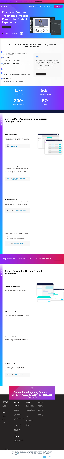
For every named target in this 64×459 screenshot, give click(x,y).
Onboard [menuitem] (3, 421)
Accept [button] (44, 456)
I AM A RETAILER (36, 111)
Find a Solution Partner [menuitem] (29, 405)
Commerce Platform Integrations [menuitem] (19, 440)
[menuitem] (19, 404)
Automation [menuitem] (16, 430)
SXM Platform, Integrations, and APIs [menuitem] (19, 432)
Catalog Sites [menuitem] (16, 415)
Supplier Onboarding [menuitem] (17, 426)
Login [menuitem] (61, 3)
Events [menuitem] (39, 409)
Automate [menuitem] (3, 416)
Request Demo (58, 6)
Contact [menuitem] (47, 3)
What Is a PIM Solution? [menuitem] (41, 415)
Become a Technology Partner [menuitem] (30, 410)
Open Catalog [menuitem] (16, 443)
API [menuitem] (38, 413)
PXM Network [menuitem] (16, 436)
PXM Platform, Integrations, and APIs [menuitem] (19, 419)
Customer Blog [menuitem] (40, 406)
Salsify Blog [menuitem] (40, 405)
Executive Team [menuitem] (28, 417)
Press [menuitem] (27, 419)
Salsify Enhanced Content (18, 243)
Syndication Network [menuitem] (17, 437)
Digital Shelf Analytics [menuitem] (17, 414)
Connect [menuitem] (3, 415)
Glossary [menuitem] (39, 414)
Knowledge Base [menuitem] (40, 411)
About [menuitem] (27, 416)
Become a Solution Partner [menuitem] (30, 406)
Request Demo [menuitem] (28, 425)
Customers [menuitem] (57, 3)
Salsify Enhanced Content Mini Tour (19, 210)
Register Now (38, 1)
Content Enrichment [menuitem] (17, 429)
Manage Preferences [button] (39, 456)
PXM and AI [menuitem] (4, 406)
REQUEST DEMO (6, 27)
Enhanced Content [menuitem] (17, 409)
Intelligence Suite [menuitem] (17, 410)
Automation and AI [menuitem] (17, 417)
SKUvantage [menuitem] (28, 421)
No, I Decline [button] (49, 456)
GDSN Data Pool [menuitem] (16, 411)
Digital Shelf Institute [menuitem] (29, 420)
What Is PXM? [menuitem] (5, 402)
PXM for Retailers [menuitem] (5, 405)
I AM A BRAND (27, 111)
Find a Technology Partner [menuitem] (30, 409)
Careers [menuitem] (51, 3)
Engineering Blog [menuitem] (40, 410)
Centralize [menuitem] (4, 413)
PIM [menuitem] (14, 406)
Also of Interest (5, 401)
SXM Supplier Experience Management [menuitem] (19, 425)
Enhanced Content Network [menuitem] (18, 439)
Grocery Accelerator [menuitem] (17, 413)
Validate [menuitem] (3, 422)
